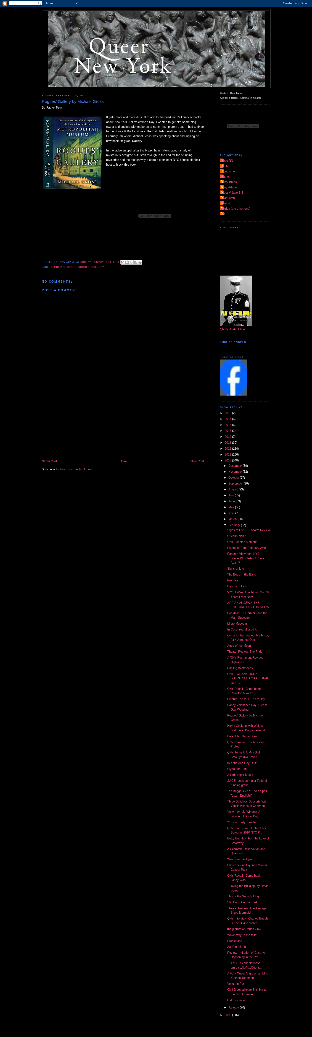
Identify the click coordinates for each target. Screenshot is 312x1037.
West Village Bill (232, 192)
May (231, 507)
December (235, 465)
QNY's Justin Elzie (232, 329)
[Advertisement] (123, 424)
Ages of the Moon (239, 645)
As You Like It (236, 946)
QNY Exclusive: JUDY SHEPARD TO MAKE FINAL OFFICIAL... (248, 678)
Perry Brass (229, 182)
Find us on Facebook (231, 357)
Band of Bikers (237, 586)
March (233, 519)
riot (223, 214)
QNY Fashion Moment (242, 542)
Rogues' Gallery (91, 267)
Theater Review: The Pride (244, 651)
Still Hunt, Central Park (242, 902)
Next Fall (233, 580)
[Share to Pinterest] (140, 262)
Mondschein (229, 171)
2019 (228, 413)
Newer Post (49, 461)
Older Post (197, 461)
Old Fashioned (236, 1000)
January (234, 1007)
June (232, 501)
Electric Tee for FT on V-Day (246, 699)
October (234, 477)
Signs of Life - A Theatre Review (248, 530)
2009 (228, 1015)
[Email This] (122, 262)
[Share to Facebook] (135, 262)
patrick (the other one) (235, 208)
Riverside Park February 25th (246, 548)
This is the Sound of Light (244, 896)
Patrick (225, 176)
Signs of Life (235, 568)
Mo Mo (225, 166)
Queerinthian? (236, 536)
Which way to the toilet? (243, 935)
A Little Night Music (240, 774)
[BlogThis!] (127, 262)
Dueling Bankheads (240, 668)
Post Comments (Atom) (76, 469)
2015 (228, 431)
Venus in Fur (235, 983)
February (234, 525)
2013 (228, 442)
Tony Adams (229, 187)
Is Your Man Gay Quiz (242, 763)
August (233, 489)
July (231, 495)
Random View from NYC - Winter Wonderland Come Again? (245, 558)
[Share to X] (131, 262)
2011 (228, 454)
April (231, 513)
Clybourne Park (237, 769)
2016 (228, 425)
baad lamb (228, 198)
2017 (228, 419)
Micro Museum (237, 623)
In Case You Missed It (242, 629)
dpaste (225, 203)
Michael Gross (65, 267)
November (235, 471)
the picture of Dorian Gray (244, 929)
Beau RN (227, 160)
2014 (228, 436)
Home (123, 461)
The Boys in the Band (241, 574)
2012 (228, 448)
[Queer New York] (233, 394)
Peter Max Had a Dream (243, 736)
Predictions (234, 941)
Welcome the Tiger (239, 859)
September (236, 483)
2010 (228, 460)
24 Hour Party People (241, 822)
